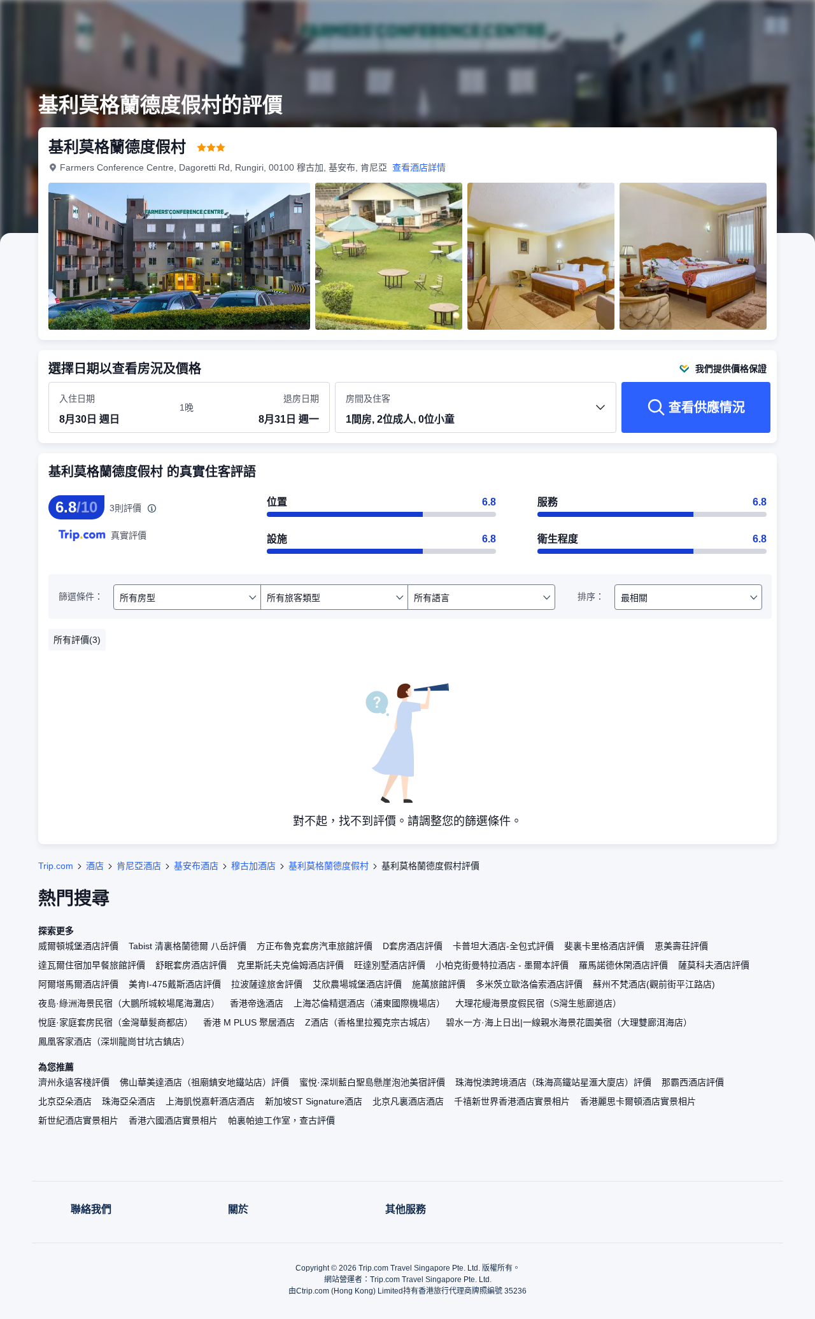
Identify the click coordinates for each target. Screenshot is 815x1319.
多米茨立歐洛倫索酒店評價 (529, 984)
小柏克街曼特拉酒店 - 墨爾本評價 (502, 965)
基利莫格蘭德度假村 (328, 866)
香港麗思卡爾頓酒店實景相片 (638, 1101)
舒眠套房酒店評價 (191, 965)
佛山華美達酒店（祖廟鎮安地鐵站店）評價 (204, 1082)
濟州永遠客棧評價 (74, 1082)
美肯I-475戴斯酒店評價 (175, 984)
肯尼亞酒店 (139, 866)
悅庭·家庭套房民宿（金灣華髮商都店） (115, 1022)
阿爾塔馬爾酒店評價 (78, 984)
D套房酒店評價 (413, 946)
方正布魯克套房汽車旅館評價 (314, 946)
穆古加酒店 (253, 866)
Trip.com (55, 866)
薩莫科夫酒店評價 (713, 965)
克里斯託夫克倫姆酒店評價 (290, 965)
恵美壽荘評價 (681, 946)
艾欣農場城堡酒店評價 (357, 984)
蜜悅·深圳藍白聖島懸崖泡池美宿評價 (372, 1082)
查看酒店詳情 (419, 167)
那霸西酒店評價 (693, 1082)
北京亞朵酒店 (65, 1101)
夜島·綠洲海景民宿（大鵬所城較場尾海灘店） (129, 1003)
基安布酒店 (196, 866)
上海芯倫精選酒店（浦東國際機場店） (369, 1003)
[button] (729, 21)
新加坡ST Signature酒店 (313, 1101)
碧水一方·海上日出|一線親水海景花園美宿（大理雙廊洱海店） (569, 1022)
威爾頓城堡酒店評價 (78, 946)
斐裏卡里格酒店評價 (604, 946)
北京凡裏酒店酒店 (408, 1101)
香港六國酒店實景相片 (173, 1120)
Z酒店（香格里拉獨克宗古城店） (370, 1022)
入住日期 (77, 398)
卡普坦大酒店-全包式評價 (503, 946)
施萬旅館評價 (438, 984)
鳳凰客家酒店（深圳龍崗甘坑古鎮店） (114, 1041)
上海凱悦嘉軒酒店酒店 (210, 1101)
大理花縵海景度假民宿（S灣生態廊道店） (538, 1003)
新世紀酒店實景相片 (78, 1120)
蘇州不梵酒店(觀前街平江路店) (654, 984)
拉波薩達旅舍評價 (266, 984)
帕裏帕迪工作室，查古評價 (281, 1120)
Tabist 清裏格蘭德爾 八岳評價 (187, 946)
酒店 (95, 866)
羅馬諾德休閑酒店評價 (623, 965)
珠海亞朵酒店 (128, 1101)
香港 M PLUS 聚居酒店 (249, 1022)
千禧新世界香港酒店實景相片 (512, 1101)
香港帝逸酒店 (256, 1003)
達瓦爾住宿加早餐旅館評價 (91, 965)
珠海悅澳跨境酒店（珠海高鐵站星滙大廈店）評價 (553, 1082)
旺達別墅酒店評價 (389, 965)
